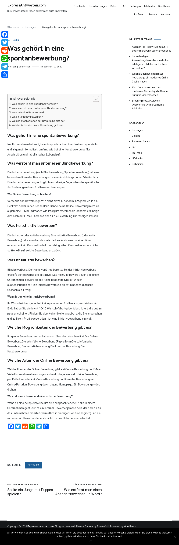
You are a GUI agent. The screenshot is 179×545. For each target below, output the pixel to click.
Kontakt (165, 14)
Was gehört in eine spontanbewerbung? (35, 104)
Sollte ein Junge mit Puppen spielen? (30, 489)
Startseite (79, 6)
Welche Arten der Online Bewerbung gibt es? (37, 125)
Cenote (89, 526)
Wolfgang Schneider (18, 67)
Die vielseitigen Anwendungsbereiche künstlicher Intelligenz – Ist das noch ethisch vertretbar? (150, 62)
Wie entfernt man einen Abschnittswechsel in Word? (78, 489)
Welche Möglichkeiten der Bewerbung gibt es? (38, 120)
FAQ (124, 6)
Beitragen (135, 6)
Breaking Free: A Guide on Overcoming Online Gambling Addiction (148, 104)
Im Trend (139, 14)
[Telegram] (5, 67)
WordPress (130, 526)
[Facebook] (5, 34)
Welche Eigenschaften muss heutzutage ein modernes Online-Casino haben (150, 77)
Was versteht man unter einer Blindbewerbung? (39, 108)
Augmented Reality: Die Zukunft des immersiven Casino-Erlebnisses (151, 48)
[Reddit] (5, 50)
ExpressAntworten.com (26, 5)
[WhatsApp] (5, 59)
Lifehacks (149, 6)
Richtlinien (164, 6)
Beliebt (114, 6)
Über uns (152, 14)
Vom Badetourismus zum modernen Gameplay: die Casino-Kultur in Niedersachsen (150, 91)
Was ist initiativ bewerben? (27, 116)
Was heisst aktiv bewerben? (28, 112)
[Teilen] (5, 75)
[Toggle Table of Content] (94, 99)
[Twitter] (5, 42)
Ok (90, 540)
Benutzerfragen (98, 6)
